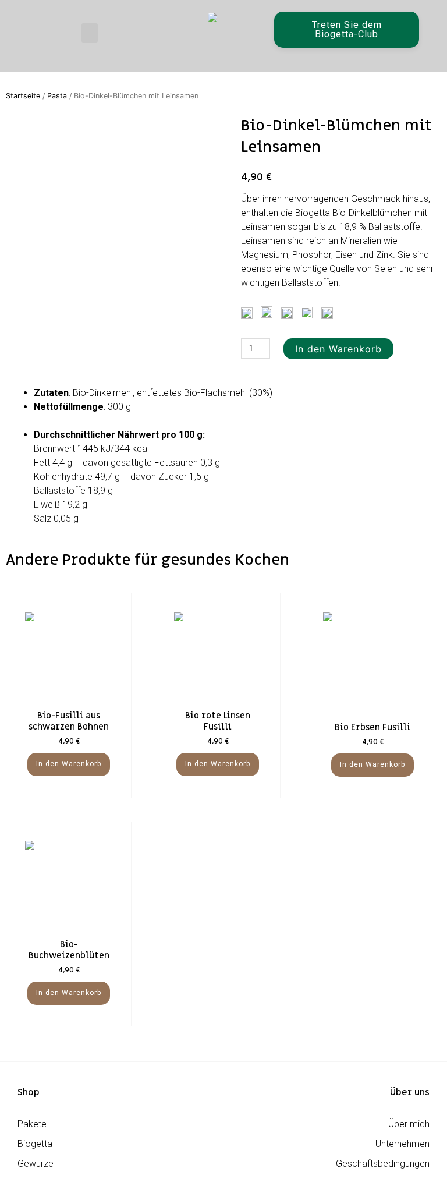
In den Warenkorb (338, 349)
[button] (89, 33)
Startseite (23, 95)
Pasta (57, 95)
